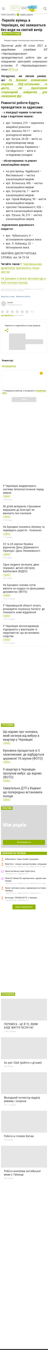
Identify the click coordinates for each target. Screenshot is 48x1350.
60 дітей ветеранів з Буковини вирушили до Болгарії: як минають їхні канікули (22, 510)
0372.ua (13, 69)
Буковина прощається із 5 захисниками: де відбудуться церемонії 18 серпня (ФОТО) (23, 754)
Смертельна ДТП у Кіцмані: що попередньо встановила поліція (22, 792)
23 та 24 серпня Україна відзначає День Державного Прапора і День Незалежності (21, 547)
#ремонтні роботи (23, 296)
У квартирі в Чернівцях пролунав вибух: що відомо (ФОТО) (22, 773)
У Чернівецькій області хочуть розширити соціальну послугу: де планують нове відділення (24, 609)
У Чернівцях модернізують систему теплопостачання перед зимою (23, 489)
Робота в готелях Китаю (19, 1136)
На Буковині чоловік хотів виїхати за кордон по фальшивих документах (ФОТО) (24, 588)
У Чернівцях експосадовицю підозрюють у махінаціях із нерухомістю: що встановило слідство (21, 631)
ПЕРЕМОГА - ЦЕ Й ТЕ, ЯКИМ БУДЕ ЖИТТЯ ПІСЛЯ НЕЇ (21, 1025)
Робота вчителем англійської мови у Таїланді (22, 1172)
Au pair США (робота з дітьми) (23, 1062)
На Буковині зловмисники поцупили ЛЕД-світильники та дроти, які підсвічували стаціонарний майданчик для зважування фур (24, 88)
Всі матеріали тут (24, 842)
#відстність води (7, 296)
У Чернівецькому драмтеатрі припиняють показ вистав (21, 268)
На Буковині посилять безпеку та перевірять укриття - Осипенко (24, 528)
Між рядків (14, 825)
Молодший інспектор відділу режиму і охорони (22, 1099)
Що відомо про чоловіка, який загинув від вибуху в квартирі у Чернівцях (21, 736)
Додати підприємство (24, 907)
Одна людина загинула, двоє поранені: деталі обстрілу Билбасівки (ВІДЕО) (21, 568)
